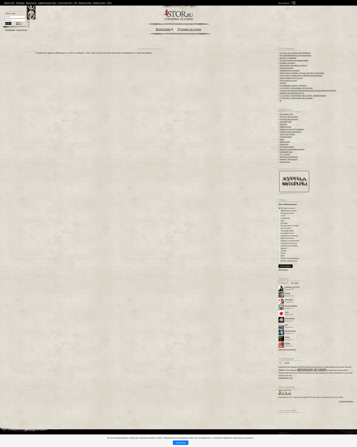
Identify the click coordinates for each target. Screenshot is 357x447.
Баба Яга (283, 124)
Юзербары (20, 3)
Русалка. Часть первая (289, 117)
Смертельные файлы (289, 246)
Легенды (284, 223)
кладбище (308, 372)
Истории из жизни (287, 208)
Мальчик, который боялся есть (292, 93)
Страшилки (285, 218)
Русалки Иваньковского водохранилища (295, 55)
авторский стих (331, 370)
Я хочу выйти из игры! (288, 81)
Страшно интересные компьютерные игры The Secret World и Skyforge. (308, 91)
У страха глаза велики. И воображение (295, 53)
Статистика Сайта (65, 3)
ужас (286, 375)
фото (290, 375)
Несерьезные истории (289, 226)
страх (350, 372)
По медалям (283, 283)
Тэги (280, 363)
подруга (331, 372)
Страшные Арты (287, 233)
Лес (323, 367)
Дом (304, 367)
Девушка (293, 367)
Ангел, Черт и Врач (287, 134)
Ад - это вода (285, 154)
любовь (321, 372)
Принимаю (181, 443)
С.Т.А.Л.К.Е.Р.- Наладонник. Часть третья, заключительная (303, 96)
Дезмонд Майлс (291, 306)
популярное (338, 372)
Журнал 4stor (9, 3)
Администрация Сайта (47, 3)
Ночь (337, 367)
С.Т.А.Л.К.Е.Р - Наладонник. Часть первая (296, 98)
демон (286, 372)
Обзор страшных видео (289, 258)
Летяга (287, 293)
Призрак (342, 367)
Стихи (283, 216)
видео (346, 370)
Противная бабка (287, 147)
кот (313, 372)
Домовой (309, 367)
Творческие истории (288, 211)
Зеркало (319, 367)
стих (346, 372)
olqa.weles (289, 300)
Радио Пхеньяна (286, 68)
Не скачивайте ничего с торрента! (293, 86)
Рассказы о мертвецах (289, 157)
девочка (281, 372)
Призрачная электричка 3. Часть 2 (293, 65)
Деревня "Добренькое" (289, 159)
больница (340, 370)
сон (343, 372)
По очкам (294, 283)
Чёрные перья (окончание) (290, 132)
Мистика (332, 367)
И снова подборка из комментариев (294, 60)
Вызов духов (285, 228)
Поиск (109, 3)
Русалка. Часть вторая (289, 119)
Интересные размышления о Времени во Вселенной (301, 75)
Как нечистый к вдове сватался (292, 149)
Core (287, 312)
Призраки (348, 367)
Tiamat (287, 343)
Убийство (293, 370)
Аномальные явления (289, 236)
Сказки (283, 251)
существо (281, 375)
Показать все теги (285, 378)
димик (287, 337)
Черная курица (286, 137)
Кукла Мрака (290, 318)
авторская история (311, 369)
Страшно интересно (288, 243)
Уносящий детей (286, 114)
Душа (314, 367)
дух (297, 372)
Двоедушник (285, 142)
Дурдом (283, 248)
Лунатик (283, 83)
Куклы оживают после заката (291, 78)
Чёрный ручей (285, 122)
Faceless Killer (290, 331)
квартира (302, 372)
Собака (287, 370)
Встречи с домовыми (288, 58)
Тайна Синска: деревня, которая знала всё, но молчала (302, 73)
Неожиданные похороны (290, 70)
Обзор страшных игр (288, 261)
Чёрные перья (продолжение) (292, 129)
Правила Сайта (99, 3)
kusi (286, 325)
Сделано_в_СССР (292, 287)
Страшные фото (287, 213)
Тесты (282, 253)
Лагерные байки (287, 231)
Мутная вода (285, 162)
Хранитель (284, 144)
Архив (287, 363)
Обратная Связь (85, 3)
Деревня (299, 367)
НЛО (282, 256)
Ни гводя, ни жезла (287, 63)
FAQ (75, 3)
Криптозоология (287, 238)
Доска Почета (31, 3)
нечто (326, 372)
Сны (282, 221)
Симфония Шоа (286, 152)
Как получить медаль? (287, 350)
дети (290, 372)
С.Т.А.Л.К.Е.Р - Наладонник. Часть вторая (296, 88)
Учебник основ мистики (289, 241)
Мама (327, 367)
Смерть (281, 370)
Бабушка (281, 367)
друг (294, 372)
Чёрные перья (285, 127)
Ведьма (287, 367)
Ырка (282, 139)
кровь (316, 372)
